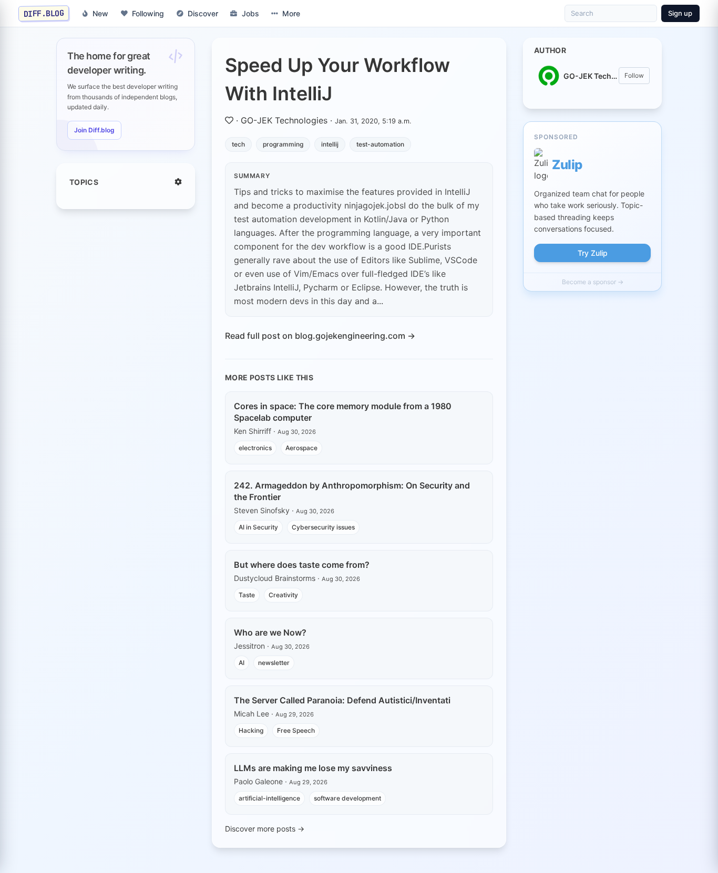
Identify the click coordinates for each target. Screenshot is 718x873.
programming (283, 144)
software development (347, 798)
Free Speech (296, 730)
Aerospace (301, 448)
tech (238, 144)
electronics (255, 448)
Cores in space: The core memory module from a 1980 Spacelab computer (343, 412)
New (100, 13)
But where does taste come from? (302, 564)
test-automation (380, 144)
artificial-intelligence (269, 798)
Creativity (283, 595)
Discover (203, 13)
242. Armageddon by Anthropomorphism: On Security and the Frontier (352, 491)
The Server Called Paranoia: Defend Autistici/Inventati (342, 700)
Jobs (250, 13)
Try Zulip (593, 252)
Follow (634, 75)
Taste (247, 595)
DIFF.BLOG (44, 13)
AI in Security (258, 527)
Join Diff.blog (94, 130)
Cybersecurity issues (323, 527)
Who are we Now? (270, 632)
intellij (330, 144)
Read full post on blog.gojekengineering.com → (320, 335)
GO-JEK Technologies (284, 120)
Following (148, 13)
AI (241, 663)
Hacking (251, 730)
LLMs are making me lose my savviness (313, 768)
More (291, 13)
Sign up (680, 13)
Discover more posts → (264, 828)
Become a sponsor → (592, 282)
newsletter (274, 663)
